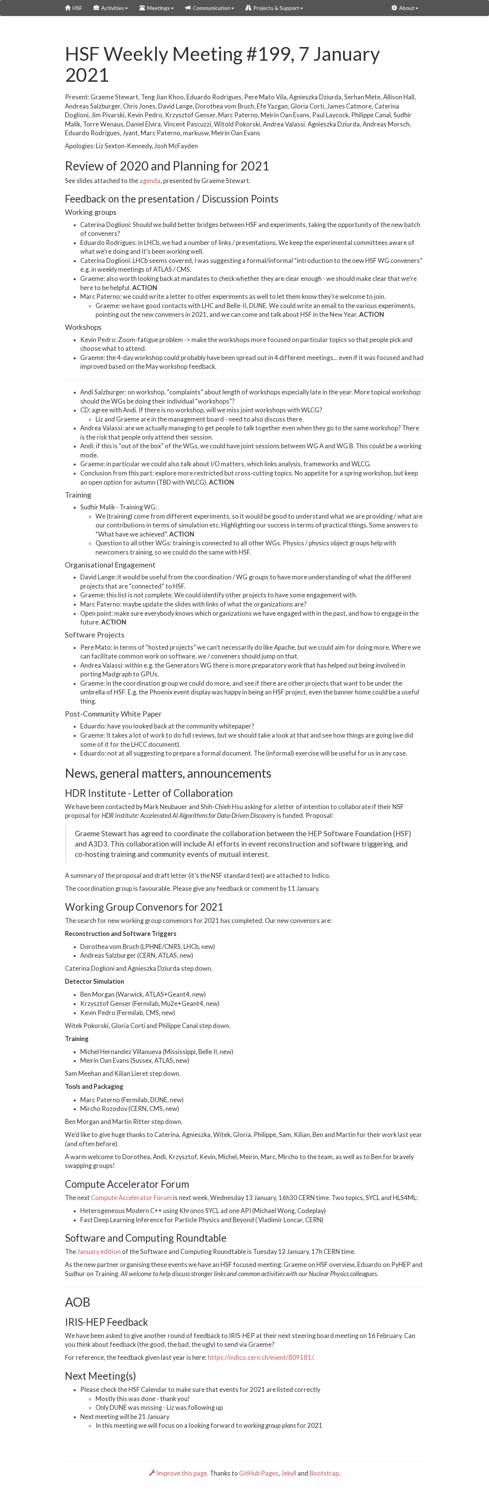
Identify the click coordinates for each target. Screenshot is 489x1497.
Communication (210, 8)
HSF (76, 8)
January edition (99, 1251)
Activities (111, 8)
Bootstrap (324, 1473)
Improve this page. (182, 1473)
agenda (149, 181)
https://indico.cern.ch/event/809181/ (260, 1357)
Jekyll (288, 1473)
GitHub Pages (259, 1473)
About (406, 8)
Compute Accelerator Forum (131, 1198)
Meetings (157, 8)
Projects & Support (275, 8)
